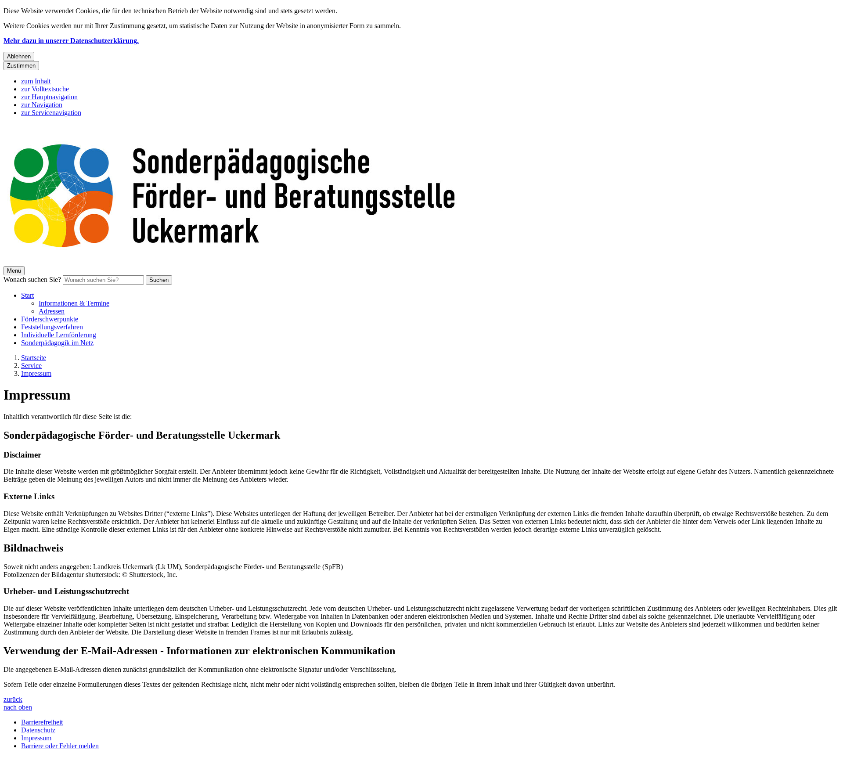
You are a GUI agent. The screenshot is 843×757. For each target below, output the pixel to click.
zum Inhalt (35, 81)
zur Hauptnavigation (49, 97)
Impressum (36, 373)
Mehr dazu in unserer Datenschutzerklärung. (71, 40)
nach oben (18, 707)
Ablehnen (19, 56)
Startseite (33, 357)
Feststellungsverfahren (52, 327)
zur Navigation (41, 104)
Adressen (52, 311)
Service (31, 365)
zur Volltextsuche (45, 89)
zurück (13, 699)
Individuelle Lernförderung (58, 335)
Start (27, 295)
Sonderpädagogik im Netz (57, 342)
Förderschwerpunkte (49, 319)
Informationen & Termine (74, 303)
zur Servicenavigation (51, 112)
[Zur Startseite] (267, 262)
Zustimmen (21, 65)
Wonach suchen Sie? (32, 279)
